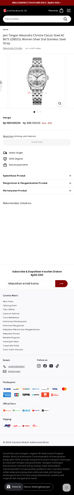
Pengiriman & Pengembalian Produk (25, 183)
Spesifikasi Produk (14, 175)
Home (5, 29)
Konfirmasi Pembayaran (15, 321)
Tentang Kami (10, 305)
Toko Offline (8, 309)
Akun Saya (8, 301)
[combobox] (37, 19)
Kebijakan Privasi (11, 333)
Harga (7, 117)
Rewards (53, 10)
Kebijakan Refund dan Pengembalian (21, 329)
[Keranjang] (61, 10)
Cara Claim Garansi (13, 349)
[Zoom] (59, 103)
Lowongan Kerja (11, 341)
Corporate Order (11, 345)
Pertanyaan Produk (15, 190)
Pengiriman (8, 136)
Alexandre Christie (12, 48)
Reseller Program (11, 337)
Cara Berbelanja (11, 317)
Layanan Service (11, 313)
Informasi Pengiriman (13, 325)
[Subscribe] (61, 283)
